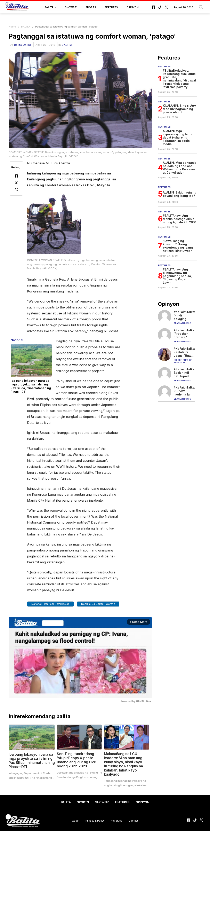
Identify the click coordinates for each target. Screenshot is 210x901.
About (75, 820)
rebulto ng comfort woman (98, 604)
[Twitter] (16, 183)
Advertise (116, 820)
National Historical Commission (50, 604)
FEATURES (111, 7)
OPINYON (132, 7)
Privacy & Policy (95, 820)
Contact (133, 820)
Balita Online (23, 44)
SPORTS (91, 7)
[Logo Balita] (17, 7)
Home (12, 26)
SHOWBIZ (71, 7)
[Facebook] (16, 176)
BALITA (49, 7)
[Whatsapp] (16, 190)
